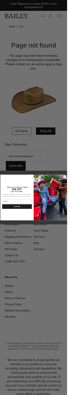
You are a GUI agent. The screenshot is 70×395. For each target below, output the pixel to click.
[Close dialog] (64, 176)
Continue (17, 206)
